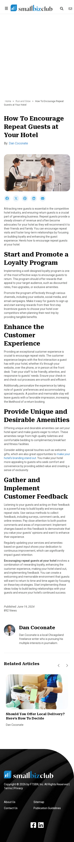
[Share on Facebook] (8, 200)
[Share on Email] (43, 200)
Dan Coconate (18, 143)
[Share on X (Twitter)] (17, 200)
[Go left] (58, 665)
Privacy (18, 788)
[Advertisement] (37, 59)
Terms (8, 788)
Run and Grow (23, 101)
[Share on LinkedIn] (35, 200)
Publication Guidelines (47, 808)
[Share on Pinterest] (26, 200)
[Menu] (5, 8)
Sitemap (39, 802)
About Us (9, 802)
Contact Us (11, 808)
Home (8, 101)
